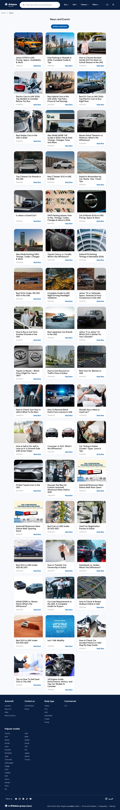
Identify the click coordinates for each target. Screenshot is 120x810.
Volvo (7, 786)
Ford (6, 737)
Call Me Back (29, 706)
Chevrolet (8, 760)
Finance (84, 5)
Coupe (47, 719)
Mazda (27, 740)
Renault (7, 783)
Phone (27, 709)
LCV (65, 706)
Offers (94, 5)
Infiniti (7, 779)
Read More (37, 66)
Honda (7, 743)
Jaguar (27, 753)
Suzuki (27, 743)
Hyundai (8, 750)
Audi (26, 733)
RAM (6, 776)
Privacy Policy (75, 806)
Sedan (47, 706)
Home (3, 13)
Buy (65, 5)
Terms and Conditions (89, 806)
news (11, 13)
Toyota (7, 733)
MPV (46, 712)
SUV (46, 709)
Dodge (7, 766)
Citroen (27, 760)
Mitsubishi (8, 753)
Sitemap (112, 806)
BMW (26, 737)
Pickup (47, 722)
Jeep (6, 756)
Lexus (7, 747)
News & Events (10, 716)
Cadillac (8, 773)
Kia (6, 789)
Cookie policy (103, 806)
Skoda (27, 756)
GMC (7, 769)
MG (26, 750)
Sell (74, 5)
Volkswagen (9, 763)
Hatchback (48, 716)
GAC (26, 747)
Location (8, 706)
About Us (8, 709)
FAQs (6, 712)
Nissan (7, 740)
